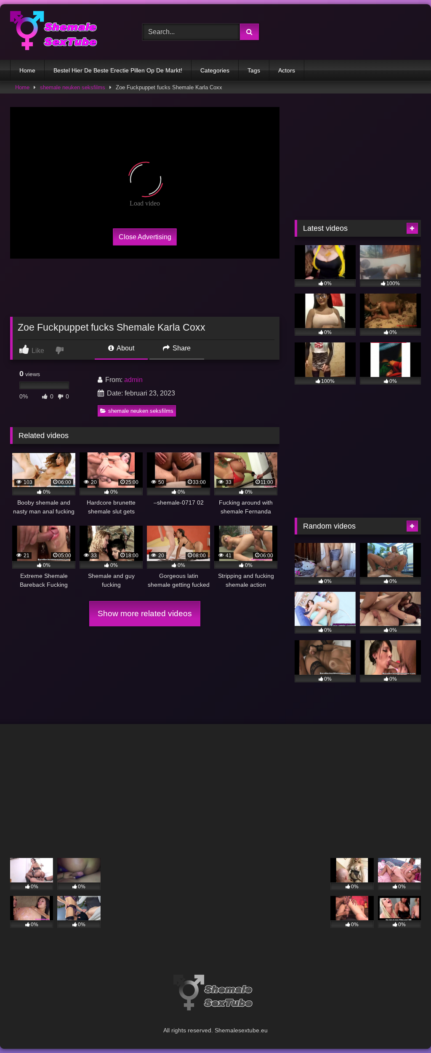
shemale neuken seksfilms (72, 87)
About (124, 348)
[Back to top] (405, 1028)
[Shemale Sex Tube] (66, 32)
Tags (253, 70)
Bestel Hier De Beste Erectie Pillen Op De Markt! (117, 70)
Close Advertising (145, 236)
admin (133, 379)
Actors (286, 70)
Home (27, 70)
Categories (214, 70)
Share (181, 348)
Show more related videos (145, 613)
